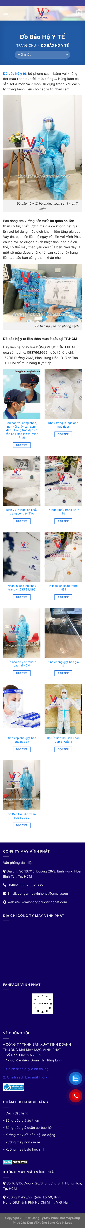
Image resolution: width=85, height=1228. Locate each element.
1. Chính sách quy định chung (25, 1069)
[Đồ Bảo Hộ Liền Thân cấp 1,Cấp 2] (21, 785)
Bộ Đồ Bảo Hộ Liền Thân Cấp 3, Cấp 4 (63, 739)
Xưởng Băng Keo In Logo (54, 1222)
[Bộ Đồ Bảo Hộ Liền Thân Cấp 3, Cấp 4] (63, 709)
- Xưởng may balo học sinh (24, 1149)
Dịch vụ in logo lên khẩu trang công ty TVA (22, 511)
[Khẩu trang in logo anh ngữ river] (63, 394)
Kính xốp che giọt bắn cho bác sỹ (21, 739)
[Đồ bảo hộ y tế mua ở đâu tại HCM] (21, 633)
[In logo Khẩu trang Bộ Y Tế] (63, 481)
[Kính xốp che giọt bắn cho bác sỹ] (21, 709)
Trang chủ (26, 45)
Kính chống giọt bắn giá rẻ (63, 663)
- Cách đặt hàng (15, 1113)
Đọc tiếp (21, 445)
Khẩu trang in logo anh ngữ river (63, 424)
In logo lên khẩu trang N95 (63, 587)
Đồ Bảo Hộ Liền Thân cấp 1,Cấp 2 (22, 816)
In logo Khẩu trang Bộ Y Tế (63, 511)
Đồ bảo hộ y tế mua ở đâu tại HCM (21, 663)
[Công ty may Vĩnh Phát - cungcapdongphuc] (42, 13)
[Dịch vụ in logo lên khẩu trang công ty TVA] (21, 481)
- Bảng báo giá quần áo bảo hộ (27, 1128)
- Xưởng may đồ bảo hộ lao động (29, 1135)
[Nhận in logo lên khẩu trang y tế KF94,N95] (21, 557)
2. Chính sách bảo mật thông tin (28, 1077)
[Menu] (5, 13)
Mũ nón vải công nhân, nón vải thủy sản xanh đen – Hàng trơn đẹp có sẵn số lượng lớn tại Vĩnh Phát (22, 430)
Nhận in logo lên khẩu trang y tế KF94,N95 (22, 587)
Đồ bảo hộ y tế (14, 73)
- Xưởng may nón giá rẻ (21, 1142)
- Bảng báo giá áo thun (21, 1120)
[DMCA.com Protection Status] (15, 1162)
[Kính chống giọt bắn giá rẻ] (63, 633)
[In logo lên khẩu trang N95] (63, 557)
